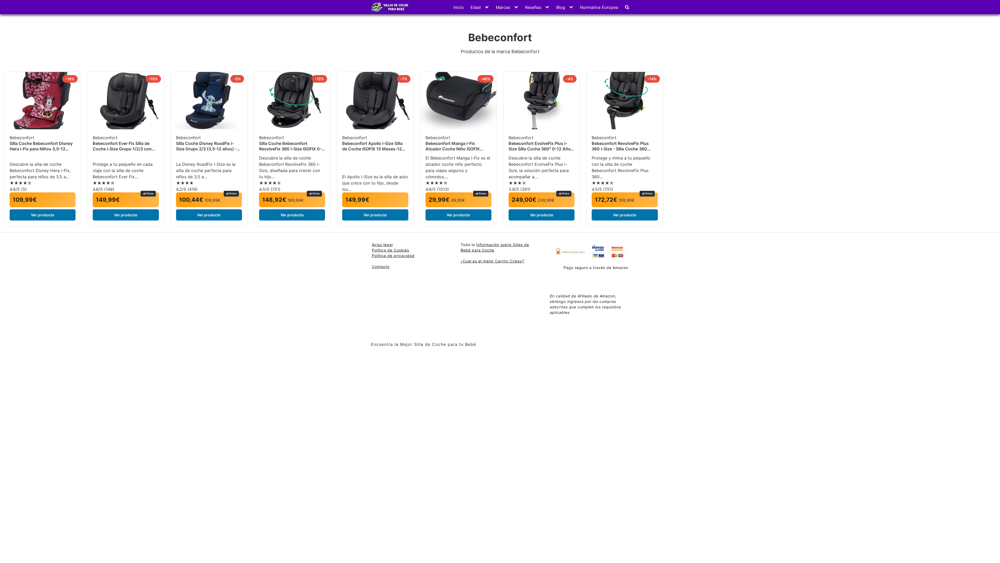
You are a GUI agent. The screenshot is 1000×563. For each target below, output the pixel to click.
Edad (476, 7)
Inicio (458, 7)
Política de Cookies (390, 250)
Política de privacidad (393, 255)
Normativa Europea (599, 7)
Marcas (503, 7)
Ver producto (42, 215)
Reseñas (533, 7)
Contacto (381, 266)
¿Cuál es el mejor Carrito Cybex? (492, 261)
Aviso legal (382, 244)
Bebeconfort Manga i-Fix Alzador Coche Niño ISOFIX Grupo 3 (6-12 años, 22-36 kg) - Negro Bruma (457, 146)
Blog (560, 7)
